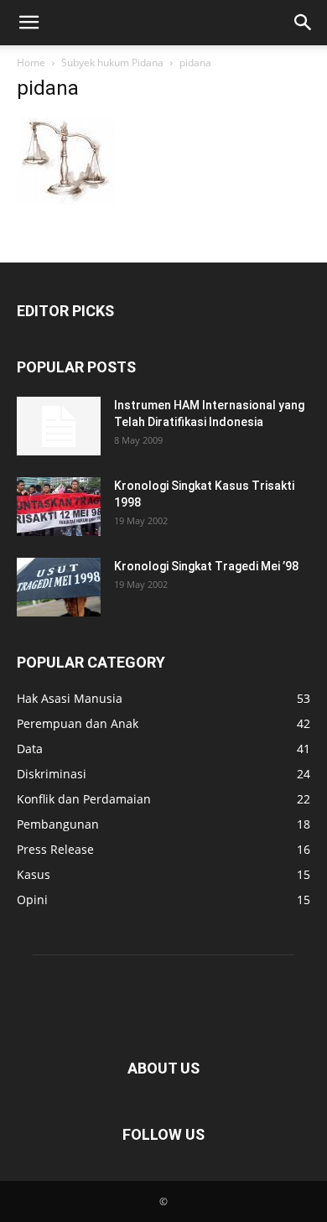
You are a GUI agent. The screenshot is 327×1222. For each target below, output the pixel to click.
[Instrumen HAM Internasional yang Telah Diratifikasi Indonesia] (59, 426)
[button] (28, 22)
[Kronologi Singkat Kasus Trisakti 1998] (59, 506)
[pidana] (66, 201)
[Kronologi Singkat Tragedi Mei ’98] (59, 587)
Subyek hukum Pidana (112, 62)
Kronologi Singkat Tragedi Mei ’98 (206, 566)
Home (31, 62)
